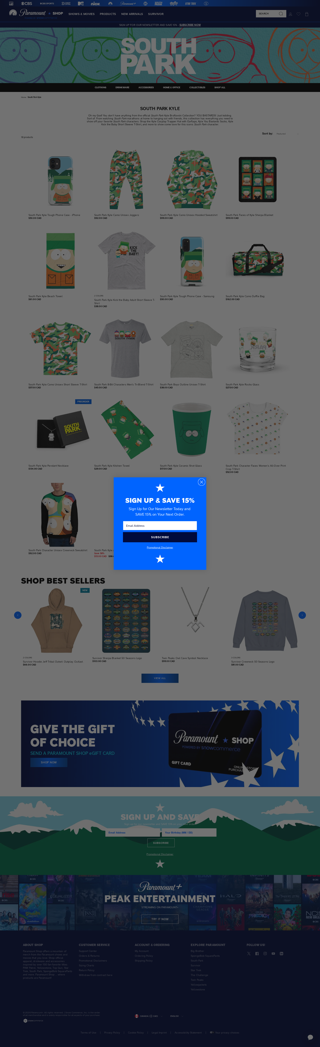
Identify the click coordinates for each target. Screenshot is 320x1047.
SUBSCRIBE (160, 537)
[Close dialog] (201, 482)
